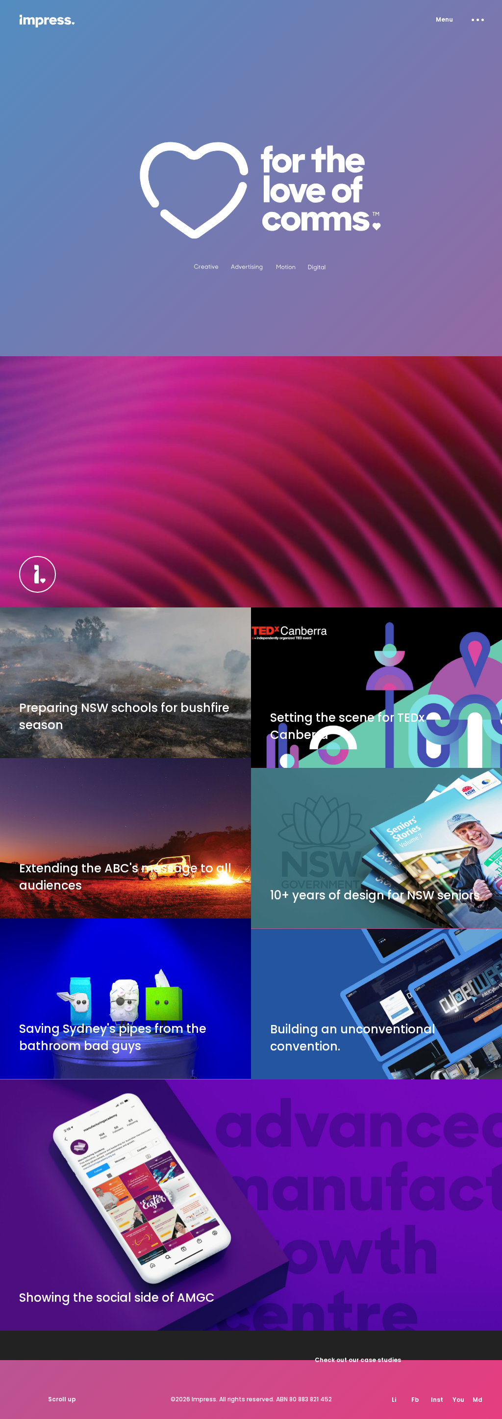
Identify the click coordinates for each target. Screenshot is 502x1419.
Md (477, 1399)
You (458, 1399)
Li (394, 1399)
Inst (437, 1399)
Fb (415, 1399)
